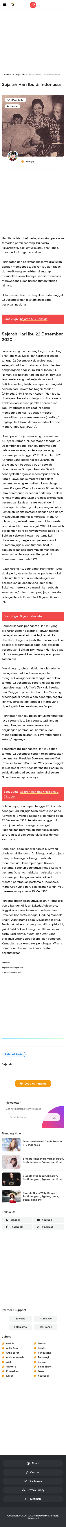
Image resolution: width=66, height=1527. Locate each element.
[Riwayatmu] (33, 4)
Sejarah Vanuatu (31, 616)
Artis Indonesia (15, 1357)
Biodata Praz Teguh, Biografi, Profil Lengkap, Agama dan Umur (43, 1177)
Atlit (8, 1362)
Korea (9, 1375)
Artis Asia (12, 1348)
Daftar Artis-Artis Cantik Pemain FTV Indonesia (42, 1143)
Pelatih (42, 1348)
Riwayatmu (42, 1515)
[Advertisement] (33, 42)
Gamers (11, 1366)
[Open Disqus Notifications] (12, 4)
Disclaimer (35, 1481)
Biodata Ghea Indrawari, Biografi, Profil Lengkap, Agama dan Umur (43, 1160)
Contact (35, 1472)
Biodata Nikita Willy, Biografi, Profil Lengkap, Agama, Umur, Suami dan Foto (41, 1196)
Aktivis (10, 1343)
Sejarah (14, 106)
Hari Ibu (7, 238)
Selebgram (44, 1366)
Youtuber (43, 1375)
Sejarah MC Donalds (33, 319)
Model (41, 1343)
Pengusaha (44, 1352)
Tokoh (41, 1371)
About (35, 1463)
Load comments (35, 1083)
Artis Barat (12, 1352)
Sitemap (35, 1499)
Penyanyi (43, 1357)
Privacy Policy (35, 1490)
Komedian (12, 1371)
